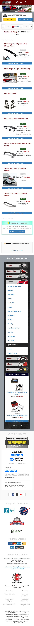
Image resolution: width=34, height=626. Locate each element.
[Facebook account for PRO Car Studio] (13, 494)
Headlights (10, 303)
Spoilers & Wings (12, 345)
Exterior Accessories (14, 286)
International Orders (9, 604)
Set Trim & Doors (24, 19)
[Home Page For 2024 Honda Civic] (6, 2)
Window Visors (12, 353)
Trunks (9, 349)
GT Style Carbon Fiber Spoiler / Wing (17, 144)
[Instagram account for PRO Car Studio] (17, 494)
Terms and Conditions (25, 595)
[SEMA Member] (17, 578)
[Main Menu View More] (30, 2)
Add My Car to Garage (17, 231)
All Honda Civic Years (17, 250)
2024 (8, 19)
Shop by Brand (17, 425)
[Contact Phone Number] (16, 2)
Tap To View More (17, 421)
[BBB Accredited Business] (9, 510)
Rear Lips (10, 332)
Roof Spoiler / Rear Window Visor (15, 45)
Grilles (9, 298)
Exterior (10, 282)
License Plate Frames (14, 311)
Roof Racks (11, 336)
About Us (24, 591)
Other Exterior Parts (13, 328)
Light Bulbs (11, 315)
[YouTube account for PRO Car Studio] (21, 494)
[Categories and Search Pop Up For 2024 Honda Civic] (25, 2)
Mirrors (9, 319)
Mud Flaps (10, 324)
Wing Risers (10, 93)
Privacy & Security (9, 594)
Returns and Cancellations (25, 600)
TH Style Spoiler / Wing (17, 69)
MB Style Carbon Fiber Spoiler (15, 169)
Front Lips (10, 294)
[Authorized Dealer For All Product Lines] (24, 511)
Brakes (9, 276)
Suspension (11, 271)
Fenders (10, 290)
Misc (8, 369)
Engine (9, 266)
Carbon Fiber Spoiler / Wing (16, 118)
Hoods (9, 307)
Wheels (9, 359)
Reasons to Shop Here (25, 605)
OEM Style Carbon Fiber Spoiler (15, 194)
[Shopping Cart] (21, 2)
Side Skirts (10, 340)
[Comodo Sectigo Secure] (17, 531)
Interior (9, 364)
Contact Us (9, 591)
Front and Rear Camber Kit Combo (17, 415)
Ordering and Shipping (9, 600)
